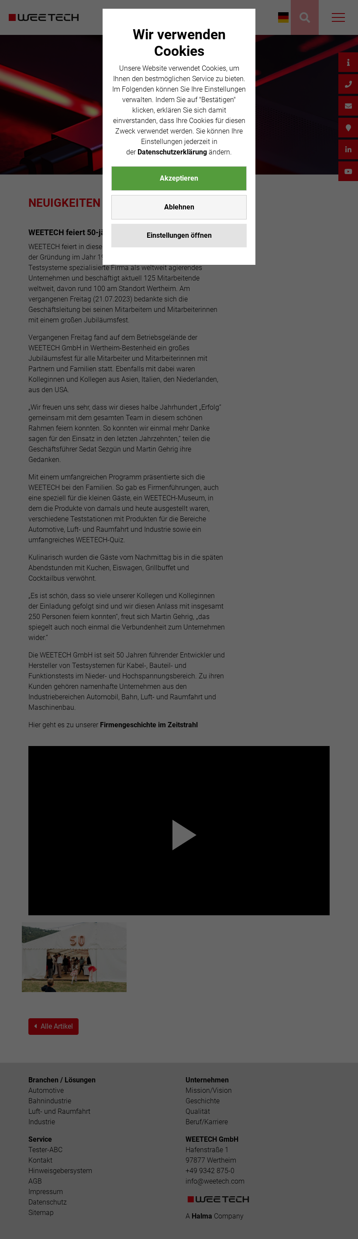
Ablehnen (179, 207)
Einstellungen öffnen (179, 235)
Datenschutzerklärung (172, 152)
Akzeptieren (179, 178)
